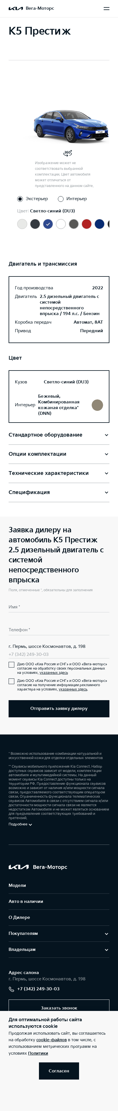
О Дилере (19, 917)
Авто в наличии (26, 901)
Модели (17, 885)
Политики (38, 1053)
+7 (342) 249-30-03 (29, 654)
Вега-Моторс (40, 8)
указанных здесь (54, 673)
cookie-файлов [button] (51, 1040)
